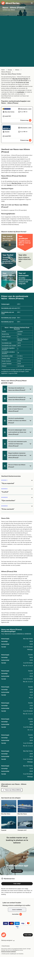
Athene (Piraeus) (6, 72)
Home (3, 70)
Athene (17, 70)
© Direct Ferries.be (5, 946)
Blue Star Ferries (17, 78)
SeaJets (25, 78)
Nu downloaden (17, 871)
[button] (18, 389)
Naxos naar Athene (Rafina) (13, 790)
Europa (10, 70)
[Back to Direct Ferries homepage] (10, 3)
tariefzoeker (20, 92)
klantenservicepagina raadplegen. (8, 951)
